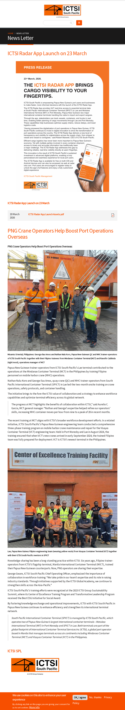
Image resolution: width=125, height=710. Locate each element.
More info (34, 707)
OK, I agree (80, 697)
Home (10, 33)
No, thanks (95, 697)
